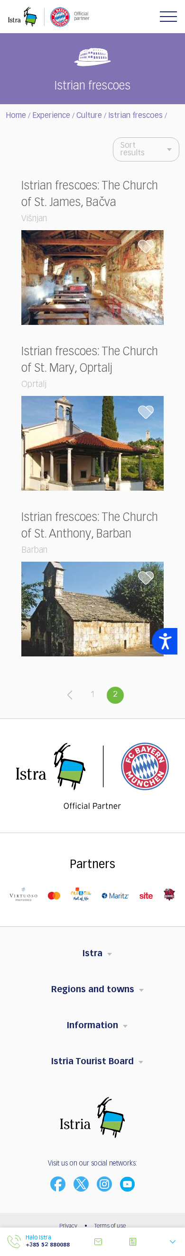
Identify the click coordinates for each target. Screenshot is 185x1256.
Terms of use (110, 1226)
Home (16, 116)
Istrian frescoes (135, 116)
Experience (51, 116)
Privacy (68, 1226)
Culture (89, 116)
